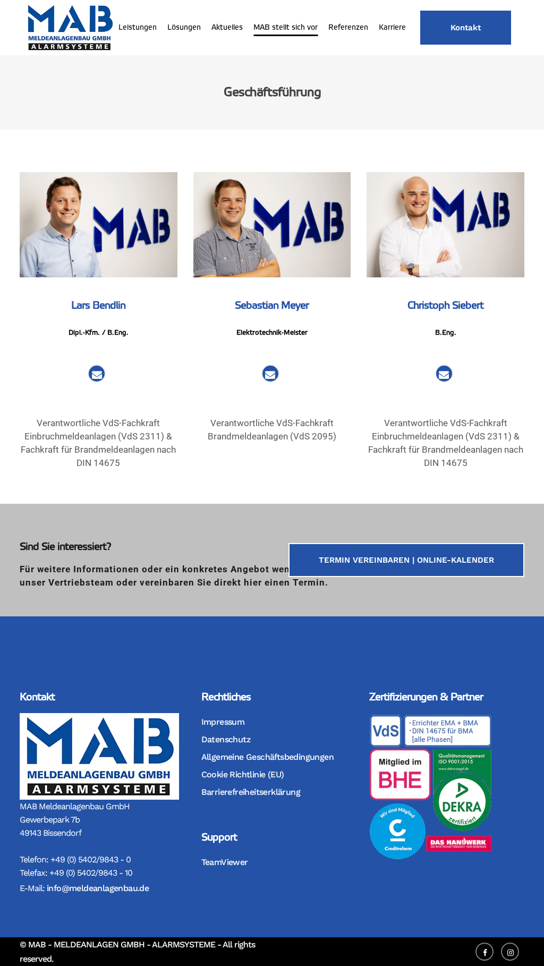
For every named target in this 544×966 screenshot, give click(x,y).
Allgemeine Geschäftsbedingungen (267, 757)
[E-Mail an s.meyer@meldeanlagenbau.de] (270, 375)
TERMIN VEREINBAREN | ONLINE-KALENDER (406, 560)
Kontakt (465, 27)
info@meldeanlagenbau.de (98, 888)
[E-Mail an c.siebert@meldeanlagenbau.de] (444, 375)
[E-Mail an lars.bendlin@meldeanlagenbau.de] (97, 375)
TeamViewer (224, 862)
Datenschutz (225, 739)
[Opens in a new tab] (487, 951)
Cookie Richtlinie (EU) (242, 774)
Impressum (223, 722)
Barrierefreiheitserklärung (250, 792)
